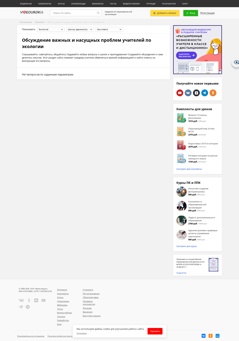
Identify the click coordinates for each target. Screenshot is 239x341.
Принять (155, 331)
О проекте (88, 289)
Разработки (169, 3)
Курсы (61, 3)
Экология (39, 22)
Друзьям (87, 308)
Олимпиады (78, 3)
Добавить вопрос (166, 13)
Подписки (26, 3)
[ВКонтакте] (204, 336)
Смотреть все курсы (186, 246)
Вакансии (87, 311)
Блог (185, 3)
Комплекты (44, 3)
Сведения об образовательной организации (118, 12)
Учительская (26, 22)
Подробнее (181, 273)
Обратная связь (91, 297)
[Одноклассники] (210, 336)
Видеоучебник (131, 3)
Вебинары (98, 3)
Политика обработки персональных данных (66, 336)
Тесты (113, 3)
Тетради (151, 3)
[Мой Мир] (217, 336)
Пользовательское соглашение (30, 336)
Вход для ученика (91, 315)
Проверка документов (89, 303)
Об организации (91, 293)
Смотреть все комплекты (189, 168)
